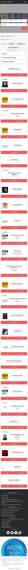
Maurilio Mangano (17, 189)
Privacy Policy (5, 523)
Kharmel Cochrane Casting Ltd (17, 298)
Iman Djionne (17, 330)
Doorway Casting (17, 375)
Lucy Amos (17, 220)
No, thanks (11, 568)
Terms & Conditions (7, 521)
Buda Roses (14, 421)
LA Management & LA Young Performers (14, 266)
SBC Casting (14, 159)
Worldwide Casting (14, 68)
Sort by (3, 39)
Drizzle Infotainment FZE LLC (14, 361)
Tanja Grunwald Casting (17, 113)
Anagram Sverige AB (14, 480)
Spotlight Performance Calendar (10, 510)
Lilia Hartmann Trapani (17, 235)
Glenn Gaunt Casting (17, 346)
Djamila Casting (17, 391)
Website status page (7, 514)
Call (7, 75)
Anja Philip (17, 466)
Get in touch (5, 495)
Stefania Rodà (17, 129)
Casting (13, 36)
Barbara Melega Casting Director (17, 435)
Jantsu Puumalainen (17, 315)
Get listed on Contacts (8, 512)
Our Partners (5, 497)
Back (3, 15)
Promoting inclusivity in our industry (11, 504)
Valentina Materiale (17, 83)
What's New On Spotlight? (9, 516)
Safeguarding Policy (7, 527)
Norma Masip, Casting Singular (14, 173)
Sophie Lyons (17, 145)
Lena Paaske (17, 251)
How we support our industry (9, 499)
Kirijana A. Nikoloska (17, 283)
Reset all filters (12, 50)
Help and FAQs (5, 525)
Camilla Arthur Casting (17, 406)
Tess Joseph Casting (17, 99)
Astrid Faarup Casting (17, 452)
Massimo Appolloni (17, 204)
